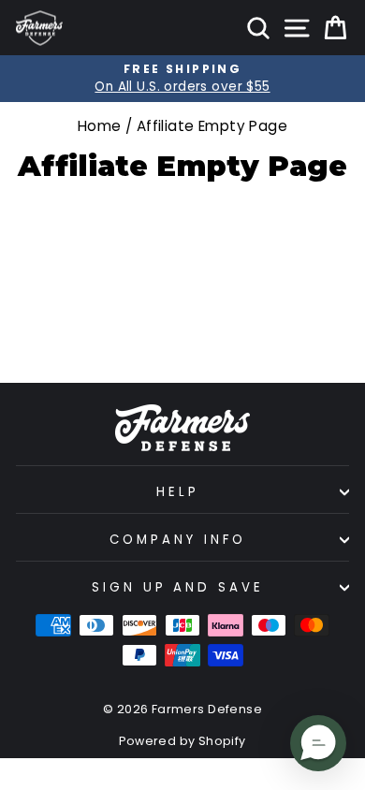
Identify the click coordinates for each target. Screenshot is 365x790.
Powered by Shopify (182, 741)
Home (100, 126)
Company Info (178, 540)
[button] (318, 743)
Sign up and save (178, 587)
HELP (177, 492)
